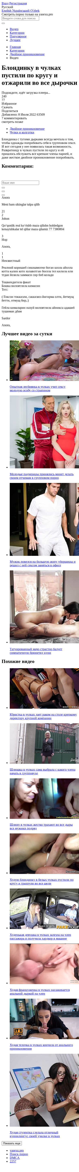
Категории (17, 32)
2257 (13, 1161)
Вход (5, 3)
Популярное (18, 36)
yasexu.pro (17, 1150)
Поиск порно (19, 1154)
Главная (15, 47)
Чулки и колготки (22, 132)
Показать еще (11, 1143)
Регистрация (18, 3)
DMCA (15, 1157)
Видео (14, 29)
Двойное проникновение (27, 54)
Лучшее (15, 40)
